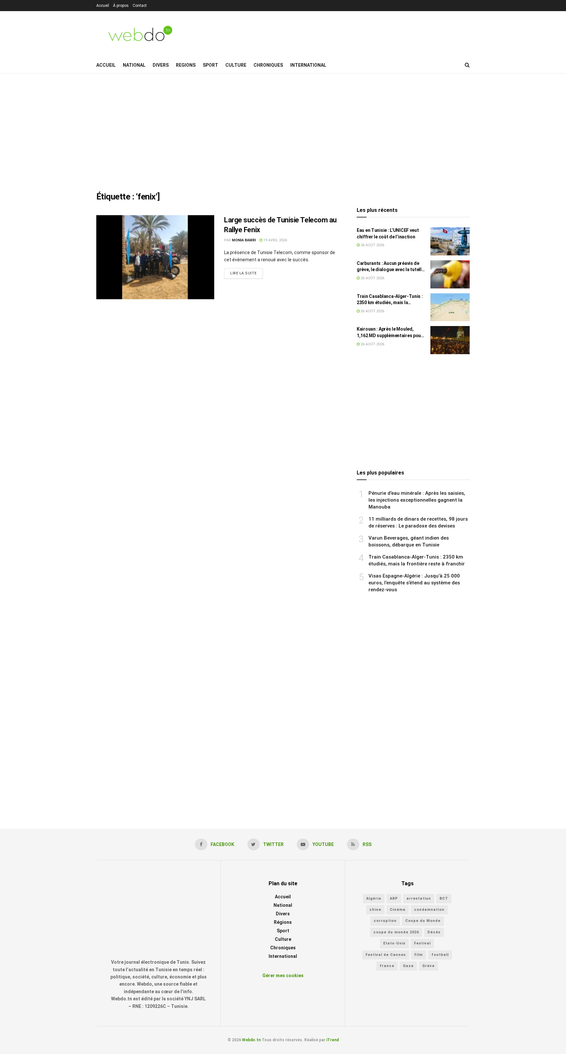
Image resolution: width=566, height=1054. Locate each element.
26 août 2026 (372, 245)
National (134, 65)
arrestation (418, 898)
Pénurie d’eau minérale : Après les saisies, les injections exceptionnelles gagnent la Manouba (416, 500)
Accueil (102, 5)
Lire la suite (243, 273)
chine (375, 909)
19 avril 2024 (274, 240)
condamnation (429, 909)
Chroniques (268, 65)
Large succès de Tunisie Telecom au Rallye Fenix (280, 225)
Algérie (373, 898)
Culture (235, 65)
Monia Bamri (244, 240)
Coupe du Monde (423, 921)
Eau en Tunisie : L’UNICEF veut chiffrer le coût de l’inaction (388, 233)
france (387, 966)
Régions (283, 922)
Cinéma (398, 909)
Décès (434, 932)
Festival (422, 943)
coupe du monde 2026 (396, 932)
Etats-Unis (394, 943)
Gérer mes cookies (283, 975)
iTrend (332, 1040)
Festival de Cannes (386, 955)
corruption (385, 921)
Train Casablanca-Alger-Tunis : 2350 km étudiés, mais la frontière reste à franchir (390, 300)
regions (186, 65)
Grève (428, 966)
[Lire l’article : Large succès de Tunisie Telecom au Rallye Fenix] (155, 257)
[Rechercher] (467, 65)
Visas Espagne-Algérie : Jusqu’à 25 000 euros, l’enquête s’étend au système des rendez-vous (414, 583)
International (308, 65)
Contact (140, 5)
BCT (444, 898)
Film (418, 955)
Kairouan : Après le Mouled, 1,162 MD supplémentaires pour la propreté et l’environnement (390, 332)
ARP (394, 898)
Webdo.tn (251, 1040)
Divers (161, 65)
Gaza (408, 966)
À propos (121, 5)
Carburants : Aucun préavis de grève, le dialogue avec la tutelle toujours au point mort (390, 267)
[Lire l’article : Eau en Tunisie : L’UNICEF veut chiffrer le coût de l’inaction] (450, 241)
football (440, 955)
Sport (210, 65)
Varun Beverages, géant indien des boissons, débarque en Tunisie (408, 541)
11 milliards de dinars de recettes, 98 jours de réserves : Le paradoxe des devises (418, 522)
